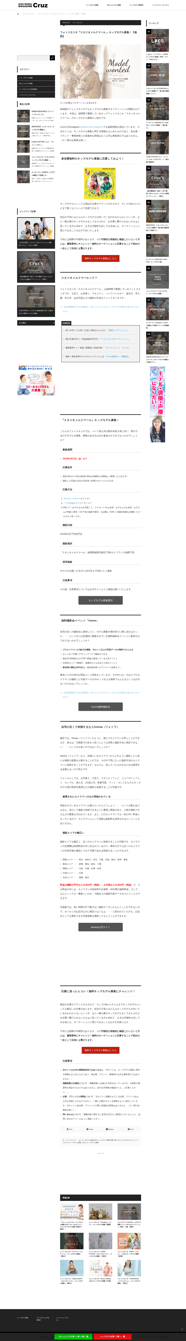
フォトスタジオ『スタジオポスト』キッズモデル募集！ (156, 292)
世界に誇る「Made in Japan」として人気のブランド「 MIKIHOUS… (43, 134)
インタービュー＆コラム (160, 5)
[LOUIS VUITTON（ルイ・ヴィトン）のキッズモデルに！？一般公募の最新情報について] (157, 143)
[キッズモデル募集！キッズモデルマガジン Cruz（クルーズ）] (33, 5)
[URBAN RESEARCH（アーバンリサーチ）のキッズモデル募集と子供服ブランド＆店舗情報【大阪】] (157, 343)
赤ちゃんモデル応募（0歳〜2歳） (72, 1336)
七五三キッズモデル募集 (90, 1142)
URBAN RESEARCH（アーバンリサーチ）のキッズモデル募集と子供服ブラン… (157, 359)
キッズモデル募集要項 (101, 600)
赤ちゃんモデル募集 (114, 5)
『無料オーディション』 (118, 330)
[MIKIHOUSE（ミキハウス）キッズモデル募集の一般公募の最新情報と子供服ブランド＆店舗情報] (157, 211)
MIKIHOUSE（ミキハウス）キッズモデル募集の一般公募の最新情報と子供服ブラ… (157, 227)
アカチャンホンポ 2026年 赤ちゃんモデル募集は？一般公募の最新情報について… (157, 91)
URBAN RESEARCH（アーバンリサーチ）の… (43, 112)
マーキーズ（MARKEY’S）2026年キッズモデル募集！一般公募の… (157, 125)
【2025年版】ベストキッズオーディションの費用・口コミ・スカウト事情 (35, 244)
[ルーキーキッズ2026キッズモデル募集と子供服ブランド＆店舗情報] (157, 308)
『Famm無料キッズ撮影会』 (117, 356)
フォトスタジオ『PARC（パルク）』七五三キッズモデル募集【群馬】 (128, 1254)
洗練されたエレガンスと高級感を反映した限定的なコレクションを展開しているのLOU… (43, 150)
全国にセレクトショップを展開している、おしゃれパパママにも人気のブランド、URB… (43, 120)
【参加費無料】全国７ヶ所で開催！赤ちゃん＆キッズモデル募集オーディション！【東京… (35, 278)
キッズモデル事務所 (136, 5)
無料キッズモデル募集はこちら (101, 258)
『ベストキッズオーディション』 (115, 339)
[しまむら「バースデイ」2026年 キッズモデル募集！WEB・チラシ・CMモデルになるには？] (157, 40)
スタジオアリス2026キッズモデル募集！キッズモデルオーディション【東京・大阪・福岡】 (129, 1224)
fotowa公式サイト (100, 927)
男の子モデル (118, 1140)
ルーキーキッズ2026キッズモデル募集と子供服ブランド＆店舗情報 (157, 325)
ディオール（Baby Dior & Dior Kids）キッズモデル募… (156, 260)
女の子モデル (128, 1140)
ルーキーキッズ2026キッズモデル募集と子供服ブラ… (43, 173)
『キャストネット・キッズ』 (117, 348)
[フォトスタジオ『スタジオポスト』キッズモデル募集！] (157, 277)
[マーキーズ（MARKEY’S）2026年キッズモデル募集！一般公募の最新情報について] (157, 108)
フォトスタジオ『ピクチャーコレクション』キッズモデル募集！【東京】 (71, 1254)
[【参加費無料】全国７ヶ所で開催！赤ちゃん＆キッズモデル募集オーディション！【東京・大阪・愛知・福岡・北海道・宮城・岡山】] (157, 177)
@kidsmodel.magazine (91, 127)
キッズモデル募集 (92, 5)
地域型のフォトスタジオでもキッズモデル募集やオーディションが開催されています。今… (43, 166)
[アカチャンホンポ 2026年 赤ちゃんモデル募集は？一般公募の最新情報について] (157, 74)
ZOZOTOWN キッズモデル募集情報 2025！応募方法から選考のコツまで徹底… (36, 312)
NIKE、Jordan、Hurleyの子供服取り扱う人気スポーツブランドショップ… (43, 181)
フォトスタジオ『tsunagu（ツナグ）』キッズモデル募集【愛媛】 (100, 1223)
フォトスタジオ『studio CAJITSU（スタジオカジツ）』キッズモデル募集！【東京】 (100, 1254)
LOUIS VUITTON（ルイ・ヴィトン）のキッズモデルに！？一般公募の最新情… (157, 159)
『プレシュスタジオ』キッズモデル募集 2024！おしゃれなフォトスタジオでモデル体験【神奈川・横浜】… (71, 1225)
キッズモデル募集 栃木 (89, 1140)
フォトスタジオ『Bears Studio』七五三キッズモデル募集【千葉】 (100, 1280)
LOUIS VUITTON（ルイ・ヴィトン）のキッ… (43, 143)
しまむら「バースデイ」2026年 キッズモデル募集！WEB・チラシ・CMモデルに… (157, 56)
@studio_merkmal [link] (72, 498)
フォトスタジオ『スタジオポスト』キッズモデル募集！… (43, 158)
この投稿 (67, 503)
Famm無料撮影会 (100, 706)
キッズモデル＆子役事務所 (28, 89)
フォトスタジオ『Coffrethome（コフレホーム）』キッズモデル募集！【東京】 (129, 1281)
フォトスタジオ (77, 22)
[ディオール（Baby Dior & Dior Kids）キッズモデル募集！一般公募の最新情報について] (157, 245)
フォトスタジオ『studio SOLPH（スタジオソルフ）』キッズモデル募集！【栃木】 (71, 1281)
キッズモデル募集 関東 (105, 1140)
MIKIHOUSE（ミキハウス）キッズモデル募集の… (43, 128)
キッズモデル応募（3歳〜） (111, 1336)
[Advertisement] (100, 384)
